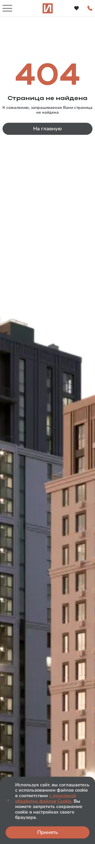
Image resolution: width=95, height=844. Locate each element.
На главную (47, 128)
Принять (47, 832)
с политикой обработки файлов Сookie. (45, 798)
